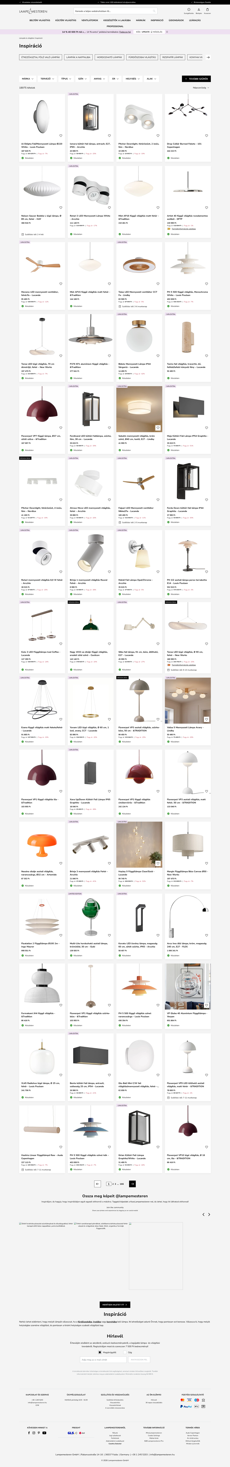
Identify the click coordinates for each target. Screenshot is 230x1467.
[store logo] (33, 11)
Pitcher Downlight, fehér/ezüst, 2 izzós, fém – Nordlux (138, 145)
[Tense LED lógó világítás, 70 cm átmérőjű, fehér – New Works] (42, 348)
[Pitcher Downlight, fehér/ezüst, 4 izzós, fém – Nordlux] (42, 492)
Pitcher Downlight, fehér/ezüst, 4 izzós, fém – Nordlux (41, 509)
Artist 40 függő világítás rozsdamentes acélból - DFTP (187, 217)
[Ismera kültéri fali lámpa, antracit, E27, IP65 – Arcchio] (91, 128)
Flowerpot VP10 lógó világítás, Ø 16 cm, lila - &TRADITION (186, 1157)
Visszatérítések (115, 1405)
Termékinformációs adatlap (184, 228)
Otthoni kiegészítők (193, 1441)
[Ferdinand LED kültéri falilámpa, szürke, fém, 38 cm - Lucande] (91, 420)
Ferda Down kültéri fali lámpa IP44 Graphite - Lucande (185, 509)
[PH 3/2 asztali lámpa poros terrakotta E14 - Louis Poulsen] (188, 564)
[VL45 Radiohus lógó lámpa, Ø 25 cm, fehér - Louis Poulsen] (42, 1067)
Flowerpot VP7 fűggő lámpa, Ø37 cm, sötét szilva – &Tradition (41, 437)
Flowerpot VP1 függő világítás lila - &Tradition (39, 801)
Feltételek (115, 1438)
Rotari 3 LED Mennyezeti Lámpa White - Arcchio (90, 217)
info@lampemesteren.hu (37, 1402)
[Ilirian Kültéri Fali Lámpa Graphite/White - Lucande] (139, 1139)
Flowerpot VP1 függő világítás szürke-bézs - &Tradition (90, 1015)
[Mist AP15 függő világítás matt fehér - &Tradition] (91, 276)
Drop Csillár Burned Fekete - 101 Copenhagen (184, 145)
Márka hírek (153, 1438)
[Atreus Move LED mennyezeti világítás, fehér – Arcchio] (91, 492)
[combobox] (115, 11)
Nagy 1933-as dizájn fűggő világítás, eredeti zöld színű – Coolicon (89, 653)
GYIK (37, 1405)
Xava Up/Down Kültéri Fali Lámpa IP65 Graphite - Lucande (90, 801)
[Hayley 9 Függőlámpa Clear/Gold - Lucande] (139, 855)
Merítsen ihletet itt (113, 1304)
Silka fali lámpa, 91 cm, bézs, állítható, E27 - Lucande (138, 653)
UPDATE (149, 32)
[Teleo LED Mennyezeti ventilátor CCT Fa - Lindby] (139, 276)
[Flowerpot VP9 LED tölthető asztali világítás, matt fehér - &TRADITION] (188, 1067)
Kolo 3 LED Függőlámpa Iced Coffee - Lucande (40, 653)
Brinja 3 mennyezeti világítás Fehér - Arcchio (89, 873)
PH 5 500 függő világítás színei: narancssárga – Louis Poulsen (134, 1015)
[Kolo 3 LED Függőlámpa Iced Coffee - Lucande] (42, 637)
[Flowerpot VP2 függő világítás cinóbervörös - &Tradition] (139, 783)
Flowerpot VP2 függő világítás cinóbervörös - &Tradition (134, 801)
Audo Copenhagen (193, 1433)
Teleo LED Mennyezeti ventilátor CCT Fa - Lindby (137, 293)
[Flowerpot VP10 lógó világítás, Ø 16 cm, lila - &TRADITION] (188, 1139)
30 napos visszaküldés (154, 1402)
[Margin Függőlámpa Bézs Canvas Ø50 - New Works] (188, 855)
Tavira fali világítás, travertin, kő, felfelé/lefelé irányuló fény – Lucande (186, 365)
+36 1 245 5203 (37, 1400)
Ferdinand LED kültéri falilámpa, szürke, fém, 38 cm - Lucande (90, 437)
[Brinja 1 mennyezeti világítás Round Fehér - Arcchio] (91, 564)
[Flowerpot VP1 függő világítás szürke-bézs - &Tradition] (91, 996)
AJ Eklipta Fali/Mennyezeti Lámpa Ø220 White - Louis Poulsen (41, 145)
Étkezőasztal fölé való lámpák (40, 57)
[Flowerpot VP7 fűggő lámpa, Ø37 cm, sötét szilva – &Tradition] (42, 420)
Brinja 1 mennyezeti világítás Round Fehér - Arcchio (88, 581)
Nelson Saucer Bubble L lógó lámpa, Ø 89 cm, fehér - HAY (41, 217)
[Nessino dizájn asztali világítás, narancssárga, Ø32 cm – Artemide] (42, 855)
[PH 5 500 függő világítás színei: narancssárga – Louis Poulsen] (139, 996)
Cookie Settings (154, 1435)
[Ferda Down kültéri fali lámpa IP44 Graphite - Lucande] (188, 492)
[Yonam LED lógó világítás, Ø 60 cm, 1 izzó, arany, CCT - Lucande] (91, 711)
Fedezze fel (125, 31)
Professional (115, 26)
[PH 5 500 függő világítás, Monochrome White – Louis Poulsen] (188, 276)
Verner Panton (192, 1435)
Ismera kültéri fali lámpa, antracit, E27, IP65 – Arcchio (90, 145)
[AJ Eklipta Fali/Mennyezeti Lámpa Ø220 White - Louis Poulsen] (42, 128)
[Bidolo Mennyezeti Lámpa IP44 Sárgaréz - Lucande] (139, 348)
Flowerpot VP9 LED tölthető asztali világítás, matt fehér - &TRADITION (185, 1085)
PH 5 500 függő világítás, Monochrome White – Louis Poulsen (187, 293)
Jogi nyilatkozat (115, 1435)
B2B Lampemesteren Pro (153, 1441)
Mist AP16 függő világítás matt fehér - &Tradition (138, 217)
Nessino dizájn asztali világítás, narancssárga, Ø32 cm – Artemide (39, 873)
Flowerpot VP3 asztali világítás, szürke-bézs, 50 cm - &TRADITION (139, 729)
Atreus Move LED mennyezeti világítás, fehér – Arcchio (90, 509)
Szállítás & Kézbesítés (115, 1400)
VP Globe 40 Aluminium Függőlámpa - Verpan (187, 1015)
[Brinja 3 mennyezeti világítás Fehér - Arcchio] (91, 855)
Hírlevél (154, 1400)
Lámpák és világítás (26, 38)
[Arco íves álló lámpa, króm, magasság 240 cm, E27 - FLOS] (188, 926)
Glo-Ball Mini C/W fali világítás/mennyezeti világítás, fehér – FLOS (137, 1085)
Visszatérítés (115, 1402)
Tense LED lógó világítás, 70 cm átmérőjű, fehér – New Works (37, 365)
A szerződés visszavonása (115, 1408)
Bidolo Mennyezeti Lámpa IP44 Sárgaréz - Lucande (134, 365)
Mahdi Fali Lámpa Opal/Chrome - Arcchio (135, 581)
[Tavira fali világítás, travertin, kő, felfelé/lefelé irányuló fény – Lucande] (188, 348)
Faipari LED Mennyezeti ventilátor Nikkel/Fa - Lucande (136, 509)
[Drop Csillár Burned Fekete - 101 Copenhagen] (188, 128)
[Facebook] (29, 1433)
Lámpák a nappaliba (78, 57)
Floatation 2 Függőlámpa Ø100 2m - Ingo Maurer (40, 945)
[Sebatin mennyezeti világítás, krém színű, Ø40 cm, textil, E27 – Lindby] (139, 420)
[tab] (27, 79)
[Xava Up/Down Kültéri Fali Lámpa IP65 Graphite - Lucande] (91, 783)
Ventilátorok (89, 20)
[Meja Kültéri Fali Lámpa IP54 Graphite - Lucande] (188, 420)
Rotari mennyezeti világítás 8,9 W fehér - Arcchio (42, 581)
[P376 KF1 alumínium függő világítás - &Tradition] (91, 348)
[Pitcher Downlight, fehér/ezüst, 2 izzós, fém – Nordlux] (139, 128)
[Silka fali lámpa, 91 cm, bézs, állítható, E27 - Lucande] (139, 637)
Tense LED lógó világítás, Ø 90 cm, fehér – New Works (185, 653)
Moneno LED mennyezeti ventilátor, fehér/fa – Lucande (40, 293)
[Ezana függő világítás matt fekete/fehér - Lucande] (42, 711)
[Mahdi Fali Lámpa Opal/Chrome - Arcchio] (139, 564)
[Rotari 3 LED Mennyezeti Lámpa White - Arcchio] (91, 202)
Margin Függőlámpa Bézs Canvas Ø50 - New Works (187, 873)
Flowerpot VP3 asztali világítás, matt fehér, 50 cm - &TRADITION (186, 801)
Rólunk (115, 1433)
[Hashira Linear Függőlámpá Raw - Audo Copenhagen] (42, 1139)
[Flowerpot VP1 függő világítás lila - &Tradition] (42, 783)
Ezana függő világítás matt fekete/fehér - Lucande (42, 729)
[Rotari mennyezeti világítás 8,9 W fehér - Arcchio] (42, 564)
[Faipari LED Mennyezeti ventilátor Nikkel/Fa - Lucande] (139, 492)
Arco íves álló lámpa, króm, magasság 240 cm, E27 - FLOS (186, 945)
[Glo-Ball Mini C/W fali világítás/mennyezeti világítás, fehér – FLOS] (139, 1067)
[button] (60, 135)
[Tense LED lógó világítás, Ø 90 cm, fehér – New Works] (188, 637)
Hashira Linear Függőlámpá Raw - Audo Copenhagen (42, 1157)
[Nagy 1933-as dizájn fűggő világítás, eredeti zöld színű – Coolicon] (91, 637)
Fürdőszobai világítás (142, 57)
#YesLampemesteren (154, 1433)
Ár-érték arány (192, 1438)
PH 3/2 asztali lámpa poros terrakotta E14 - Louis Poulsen (187, 581)
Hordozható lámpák (109, 57)
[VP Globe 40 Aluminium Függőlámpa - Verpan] (188, 996)
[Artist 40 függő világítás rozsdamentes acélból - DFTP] (188, 202)
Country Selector (115, 1443)
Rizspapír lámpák (172, 57)
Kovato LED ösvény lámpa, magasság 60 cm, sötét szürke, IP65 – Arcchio (137, 945)
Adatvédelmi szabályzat (115, 1441)
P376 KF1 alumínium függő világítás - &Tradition (89, 365)
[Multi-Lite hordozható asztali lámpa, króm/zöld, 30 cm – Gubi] (91, 926)
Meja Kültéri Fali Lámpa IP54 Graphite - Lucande (187, 437)
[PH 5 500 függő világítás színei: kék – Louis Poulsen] (91, 1139)
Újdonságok (176, 20)
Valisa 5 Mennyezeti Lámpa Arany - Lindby (185, 729)
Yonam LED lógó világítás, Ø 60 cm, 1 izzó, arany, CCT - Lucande (89, 729)
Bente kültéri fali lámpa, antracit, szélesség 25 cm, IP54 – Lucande (87, 1085)
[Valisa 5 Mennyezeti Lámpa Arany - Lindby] (188, 711)
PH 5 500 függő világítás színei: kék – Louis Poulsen (89, 1157)
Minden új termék (192, 1443)
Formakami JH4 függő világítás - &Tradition (38, 1015)
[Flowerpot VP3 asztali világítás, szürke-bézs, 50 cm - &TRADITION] (139, 711)
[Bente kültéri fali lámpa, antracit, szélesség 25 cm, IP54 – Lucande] (91, 1067)
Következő (206, 57)
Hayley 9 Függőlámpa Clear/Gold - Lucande (136, 873)
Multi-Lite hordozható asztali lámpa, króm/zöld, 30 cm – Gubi (89, 945)
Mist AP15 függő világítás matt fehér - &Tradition (90, 293)
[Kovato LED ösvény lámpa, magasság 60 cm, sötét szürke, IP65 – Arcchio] (139, 926)
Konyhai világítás (200, 57)
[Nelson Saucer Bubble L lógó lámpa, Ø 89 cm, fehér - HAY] (42, 202)
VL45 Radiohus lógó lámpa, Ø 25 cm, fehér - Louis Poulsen (40, 1085)
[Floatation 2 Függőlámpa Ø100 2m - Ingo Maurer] (42, 926)
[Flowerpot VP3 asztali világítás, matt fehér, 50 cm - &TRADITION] (188, 783)
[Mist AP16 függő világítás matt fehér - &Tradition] (139, 202)
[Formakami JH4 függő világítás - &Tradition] (42, 996)
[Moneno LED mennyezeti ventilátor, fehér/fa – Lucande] (42, 276)
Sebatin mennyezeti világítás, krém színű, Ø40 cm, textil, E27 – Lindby (136, 437)
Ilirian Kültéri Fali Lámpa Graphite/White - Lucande (132, 1157)
